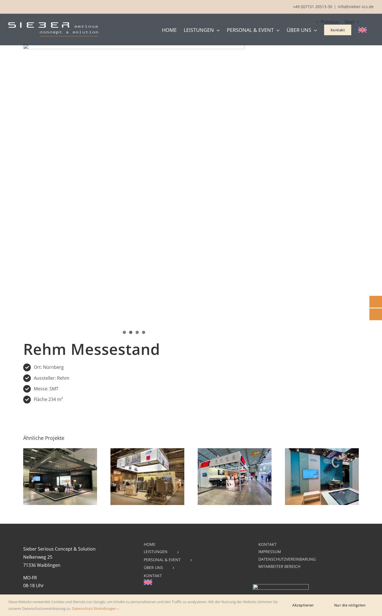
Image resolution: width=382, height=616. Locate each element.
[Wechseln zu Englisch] (362, 29)
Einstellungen (105, 608)
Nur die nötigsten (350, 605)
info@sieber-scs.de (356, 6)
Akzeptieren (303, 605)
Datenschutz (82, 608)
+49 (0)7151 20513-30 (312, 6)
